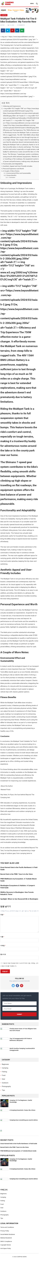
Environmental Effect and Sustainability (18, 173)
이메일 (3, 945)
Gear (3, 1079)
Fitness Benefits (11, 175)
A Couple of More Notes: (11, 171)
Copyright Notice (5, 1245)
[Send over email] (22, 30)
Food (3, 1075)
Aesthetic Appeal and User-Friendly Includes (17, 166)
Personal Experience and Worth (13, 169)
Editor (2, 25)
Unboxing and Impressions (12, 106)
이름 (2, 937)
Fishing (4, 1072)
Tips (3, 1090)
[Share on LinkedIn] (17, 30)
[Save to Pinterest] (12, 30)
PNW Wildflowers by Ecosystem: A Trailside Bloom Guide (18, 1151)
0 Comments (21, 25)
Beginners (5, 1064)
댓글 (2, 914)
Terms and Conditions (7, 1227)
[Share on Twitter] (8, 30)
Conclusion (12, 177)
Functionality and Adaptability (13, 164)
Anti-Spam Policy (5, 1248)
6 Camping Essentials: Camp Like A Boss (22, 1110)
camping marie (22, 1256)
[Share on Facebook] (3, 30)
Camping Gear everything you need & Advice (24, 1120)
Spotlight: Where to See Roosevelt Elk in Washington (19, 899)
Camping (4, 15)
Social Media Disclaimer (7, 1234)
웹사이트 (3, 954)
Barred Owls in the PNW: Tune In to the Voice (16, 874)
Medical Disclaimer (6, 1238)
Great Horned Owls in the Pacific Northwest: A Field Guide (18, 1143)
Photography (6, 1086)
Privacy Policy (4, 1231)
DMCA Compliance (6, 1241)
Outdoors (5, 1083)
